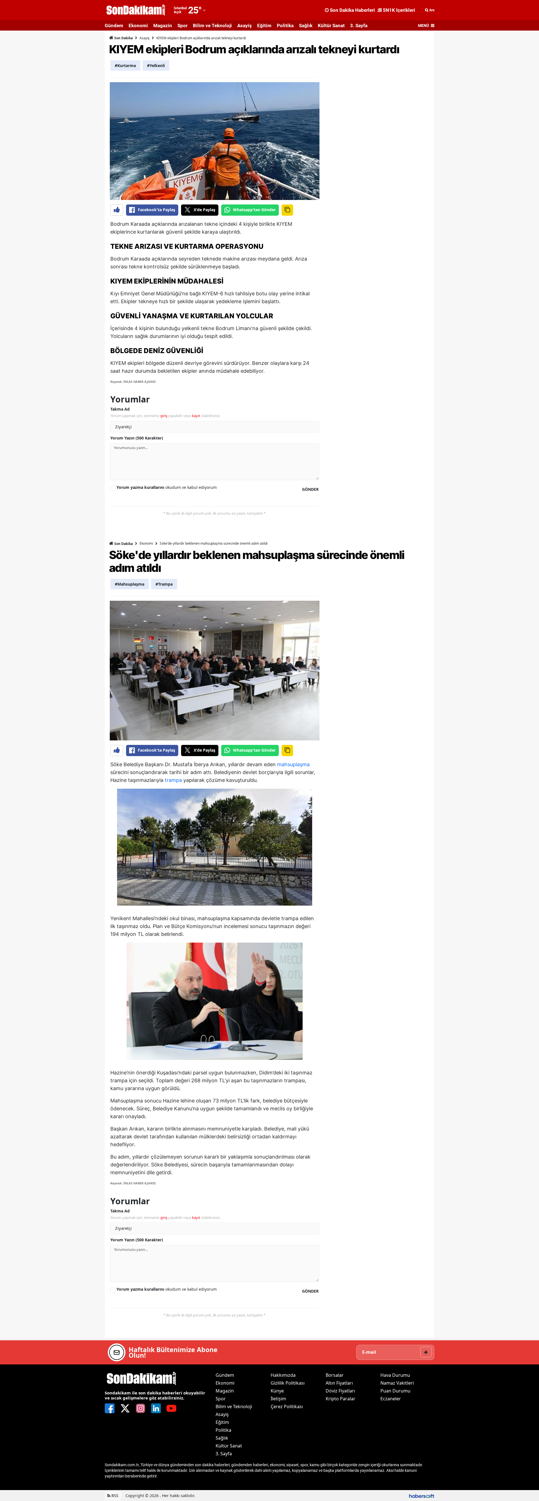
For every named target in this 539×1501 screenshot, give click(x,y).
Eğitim (264, 25)
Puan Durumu (395, 1391)
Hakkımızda (283, 1375)
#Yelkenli (156, 65)
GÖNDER (310, 489)
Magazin (162, 25)
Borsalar (335, 1375)
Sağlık (305, 25)
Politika (285, 25)
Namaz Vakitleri (397, 1383)
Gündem (114, 25)
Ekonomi (138, 25)
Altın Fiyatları (339, 1383)
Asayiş (244, 25)
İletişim (278, 1399)
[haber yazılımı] (421, 1495)
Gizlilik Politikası (288, 1383)
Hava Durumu (395, 1375)
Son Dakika (123, 38)
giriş (163, 415)
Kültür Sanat (331, 25)
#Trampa (164, 584)
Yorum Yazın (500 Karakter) (136, 438)
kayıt (196, 415)
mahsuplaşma (293, 764)
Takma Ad (120, 409)
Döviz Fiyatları (340, 1391)
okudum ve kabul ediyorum (167, 487)
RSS (114, 1495)
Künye (277, 1391)
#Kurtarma (125, 65)
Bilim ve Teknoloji (212, 25)
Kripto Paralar (340, 1399)
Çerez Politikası (287, 1406)
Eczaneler (390, 1399)
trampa (173, 780)
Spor (182, 25)
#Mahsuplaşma (129, 584)
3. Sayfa (358, 25)
